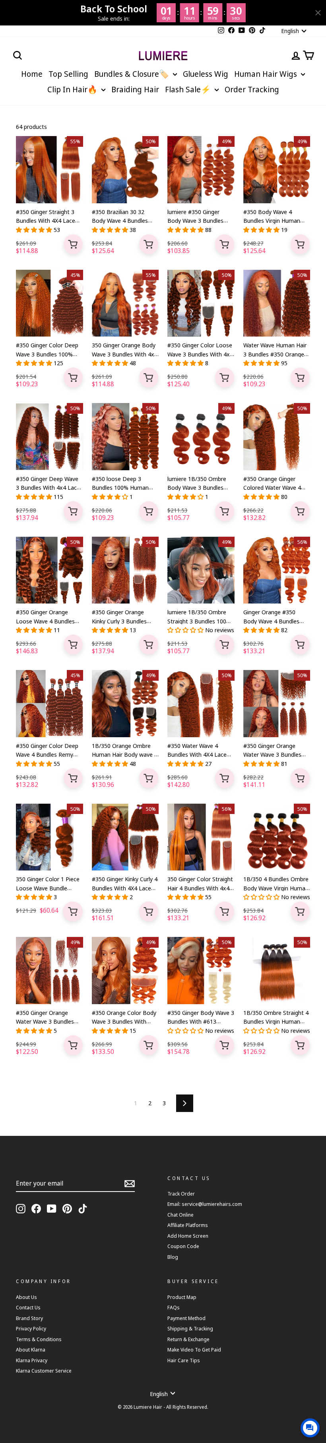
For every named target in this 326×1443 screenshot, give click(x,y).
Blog (172, 1256)
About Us (26, 1297)
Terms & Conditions (39, 1339)
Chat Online (180, 1214)
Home (32, 73)
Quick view (73, 244)
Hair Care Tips (183, 1360)
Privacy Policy (31, 1328)
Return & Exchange (188, 1339)
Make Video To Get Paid (194, 1349)
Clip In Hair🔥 (73, 89)
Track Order (181, 1193)
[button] (35, 230)
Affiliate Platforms (187, 1225)
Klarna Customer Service (44, 1370)
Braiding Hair (135, 89)
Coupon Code (183, 1246)
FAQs (173, 1307)
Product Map (181, 1297)
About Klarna (30, 1349)
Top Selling (68, 73)
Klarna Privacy (31, 1360)
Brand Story (29, 1318)
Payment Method (186, 1318)
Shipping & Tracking (190, 1328)
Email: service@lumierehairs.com (204, 1203)
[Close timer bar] (318, 13)
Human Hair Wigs (266, 73)
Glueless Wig (205, 73)
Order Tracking (252, 89)
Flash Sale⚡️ (189, 89)
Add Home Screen (187, 1235)
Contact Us (28, 1307)
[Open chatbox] (310, 1427)
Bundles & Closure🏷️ (132, 73)
